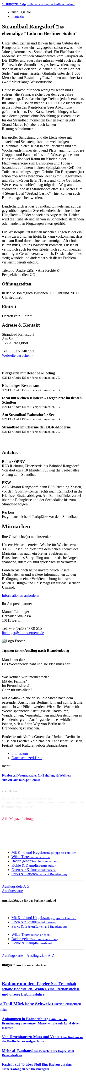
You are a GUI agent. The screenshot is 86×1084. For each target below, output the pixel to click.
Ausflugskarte (12, 891)
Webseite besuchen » (17, 355)
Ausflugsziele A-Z (16, 886)
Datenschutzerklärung (27, 758)
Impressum (19, 753)
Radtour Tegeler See (17, 807)
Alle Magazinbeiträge (18, 819)
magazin (17, 16)
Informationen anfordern (20, 595)
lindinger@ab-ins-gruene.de (23, 633)
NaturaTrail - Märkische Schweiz (27, 798)
